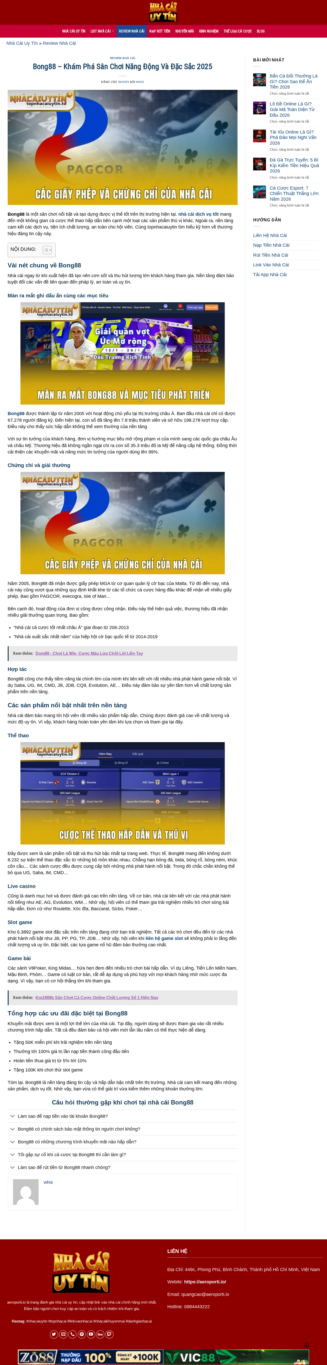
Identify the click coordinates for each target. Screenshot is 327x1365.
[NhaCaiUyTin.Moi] (163, 12)
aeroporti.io (16, 1302)
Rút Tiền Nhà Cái (270, 255)
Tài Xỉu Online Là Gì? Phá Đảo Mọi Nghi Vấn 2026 (293, 137)
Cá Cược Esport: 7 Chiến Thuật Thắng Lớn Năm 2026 (294, 194)
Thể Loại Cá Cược (238, 31)
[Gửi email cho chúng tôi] (63, 1334)
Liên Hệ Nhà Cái (270, 235)
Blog (261, 31)
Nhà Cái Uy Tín (22, 43)
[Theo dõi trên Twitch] (109, 1334)
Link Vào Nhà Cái (271, 264)
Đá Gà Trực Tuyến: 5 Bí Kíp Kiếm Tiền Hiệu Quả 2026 (294, 166)
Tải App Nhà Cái (270, 274)
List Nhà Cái (101, 31)
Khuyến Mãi (185, 31)
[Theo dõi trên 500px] (100, 1334)
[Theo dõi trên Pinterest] (82, 1334)
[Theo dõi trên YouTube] (91, 1334)
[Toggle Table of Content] (44, 250)
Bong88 (16, 413)
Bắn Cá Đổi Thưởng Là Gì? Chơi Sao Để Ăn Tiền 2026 (294, 81)
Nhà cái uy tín (74, 31)
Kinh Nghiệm (209, 31)
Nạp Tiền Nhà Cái (271, 245)
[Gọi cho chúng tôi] (72, 1334)
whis (140, 81)
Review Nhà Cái (131, 31)
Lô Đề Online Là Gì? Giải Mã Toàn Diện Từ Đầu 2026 (292, 110)
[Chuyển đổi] (13, 1116)
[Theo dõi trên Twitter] (54, 1334)
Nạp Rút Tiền (159, 31)
